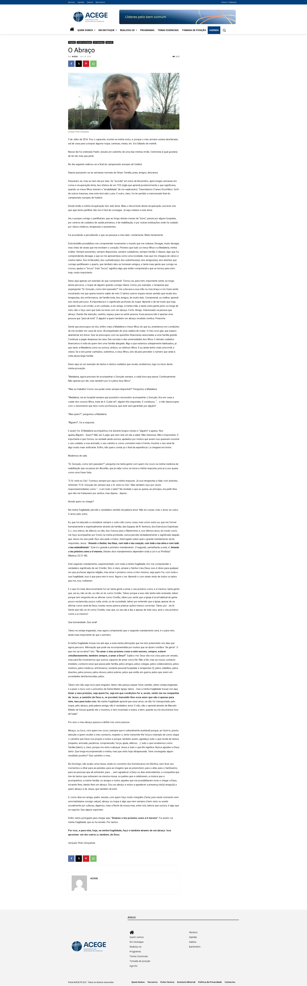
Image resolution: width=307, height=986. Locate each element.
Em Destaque (99, 42)
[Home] (72, 30)
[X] (78, 64)
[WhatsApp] (93, 64)
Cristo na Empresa (84, 42)
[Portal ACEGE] (93, 17)
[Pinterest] (86, 64)
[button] (224, 30)
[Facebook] (71, 64)
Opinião (109, 42)
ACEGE (75, 56)
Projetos (72, 42)
